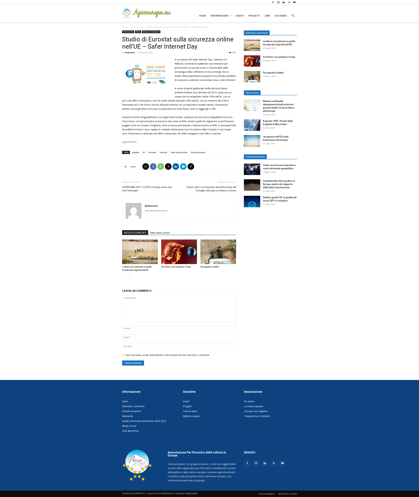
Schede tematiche (131, 411)
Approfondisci (129, 141)
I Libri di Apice (190, 411)
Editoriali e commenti (133, 406)
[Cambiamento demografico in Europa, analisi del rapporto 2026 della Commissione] (252, 185)
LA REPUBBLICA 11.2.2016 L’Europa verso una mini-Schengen (147, 189)
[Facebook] (272, 2)
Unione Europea (198, 152)
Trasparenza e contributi (257, 416)
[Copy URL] (191, 166)
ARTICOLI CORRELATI (135, 232)
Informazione (219, 15)
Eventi (240, 15)
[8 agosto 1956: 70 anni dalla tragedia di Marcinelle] (252, 125)
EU (144, 152)
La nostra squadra (253, 406)
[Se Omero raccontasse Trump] (179, 251)
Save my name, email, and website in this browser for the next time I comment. (168, 355)
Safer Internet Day (179, 152)
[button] (293, 16)
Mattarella (127, 416)
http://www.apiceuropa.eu (156, 210)
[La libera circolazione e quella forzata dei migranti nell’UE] (140, 251)
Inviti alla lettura (130, 430)
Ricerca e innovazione (151, 32)
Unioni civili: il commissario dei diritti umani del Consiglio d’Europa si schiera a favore (211, 189)
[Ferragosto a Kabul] (218, 251)
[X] (289, 2)
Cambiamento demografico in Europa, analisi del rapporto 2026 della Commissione (279, 184)
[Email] (145, 166)
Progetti (254, 15)
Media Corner (129, 425)
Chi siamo (281, 15)
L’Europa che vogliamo (256, 411)
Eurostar (152, 152)
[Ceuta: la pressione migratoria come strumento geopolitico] (252, 169)
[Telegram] (183, 166)
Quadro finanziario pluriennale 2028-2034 (144, 421)
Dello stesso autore (160, 232)
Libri (267, 15)
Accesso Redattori (266, 493)
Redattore (130, 52)
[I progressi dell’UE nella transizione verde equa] (252, 141)
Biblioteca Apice (191, 416)
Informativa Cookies (287, 493)
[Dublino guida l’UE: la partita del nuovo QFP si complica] (252, 201)
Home (202, 15)
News (138, 32)
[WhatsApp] (160, 166)
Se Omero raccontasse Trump (176, 267)
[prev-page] (124, 277)
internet (163, 152)
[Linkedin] (283, 2)
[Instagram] (278, 2)
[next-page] (129, 277)
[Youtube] (294, 2)
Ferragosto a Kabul (209, 267)
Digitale (135, 152)
